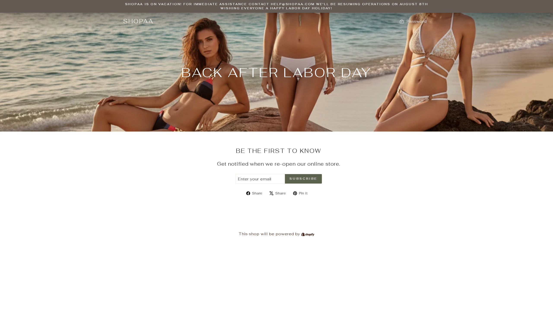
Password (417, 21)
